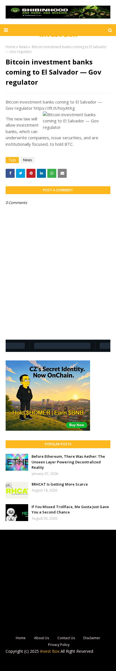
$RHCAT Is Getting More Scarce (60, 484)
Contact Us (66, 638)
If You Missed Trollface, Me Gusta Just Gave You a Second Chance (70, 509)
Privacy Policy (59, 644)
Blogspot (53, 663)
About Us (41, 638)
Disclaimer (91, 638)
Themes (94, 663)
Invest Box (58, 34)
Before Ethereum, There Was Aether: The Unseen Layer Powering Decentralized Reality (68, 462)
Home (10, 46)
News (23, 46)
